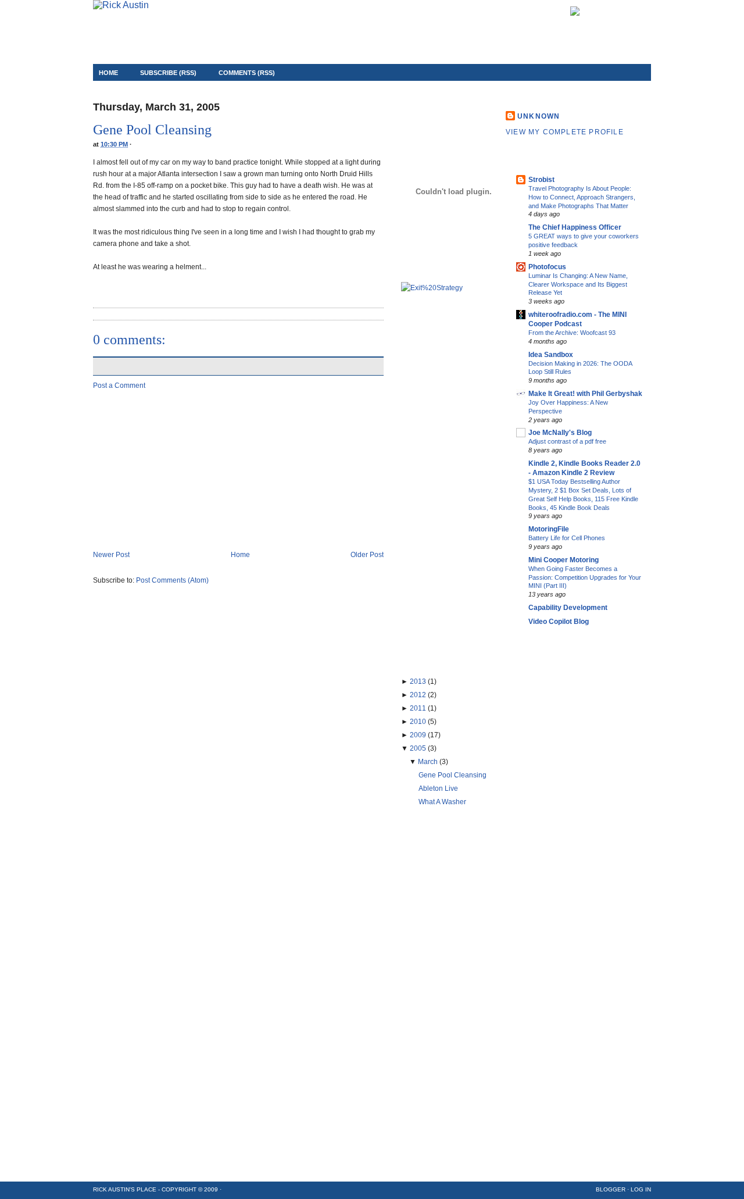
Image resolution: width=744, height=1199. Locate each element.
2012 (418, 695)
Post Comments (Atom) (172, 580)
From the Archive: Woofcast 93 (572, 332)
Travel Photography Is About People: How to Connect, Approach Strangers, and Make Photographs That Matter (581, 197)
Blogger (610, 1189)
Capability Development (567, 608)
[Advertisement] (180, 469)
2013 (418, 681)
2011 (418, 708)
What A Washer (442, 802)
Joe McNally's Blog (560, 433)
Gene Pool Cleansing (152, 129)
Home (108, 72)
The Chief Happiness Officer (574, 227)
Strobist (541, 180)
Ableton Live (438, 788)
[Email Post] (94, 284)
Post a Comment (119, 385)
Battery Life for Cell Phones (566, 537)
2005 (418, 748)
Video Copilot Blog (558, 622)
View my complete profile (565, 132)
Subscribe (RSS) (168, 72)
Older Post (367, 555)
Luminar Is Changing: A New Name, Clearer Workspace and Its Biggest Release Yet (578, 284)
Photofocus (547, 267)
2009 (418, 735)
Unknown (538, 116)
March (428, 762)
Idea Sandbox (550, 355)
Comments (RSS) (247, 72)
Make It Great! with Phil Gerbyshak (585, 394)
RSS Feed (635, 12)
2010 (418, 722)
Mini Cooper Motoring (563, 560)
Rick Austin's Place (125, 1189)
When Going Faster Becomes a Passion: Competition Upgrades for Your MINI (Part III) (584, 577)
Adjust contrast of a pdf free (567, 441)
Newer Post (111, 555)
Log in (641, 1189)
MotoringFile (548, 529)
